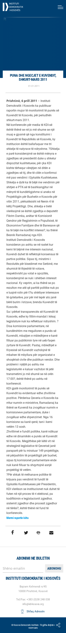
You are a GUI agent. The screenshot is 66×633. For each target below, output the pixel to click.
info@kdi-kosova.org (33, 604)
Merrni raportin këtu (17, 518)
